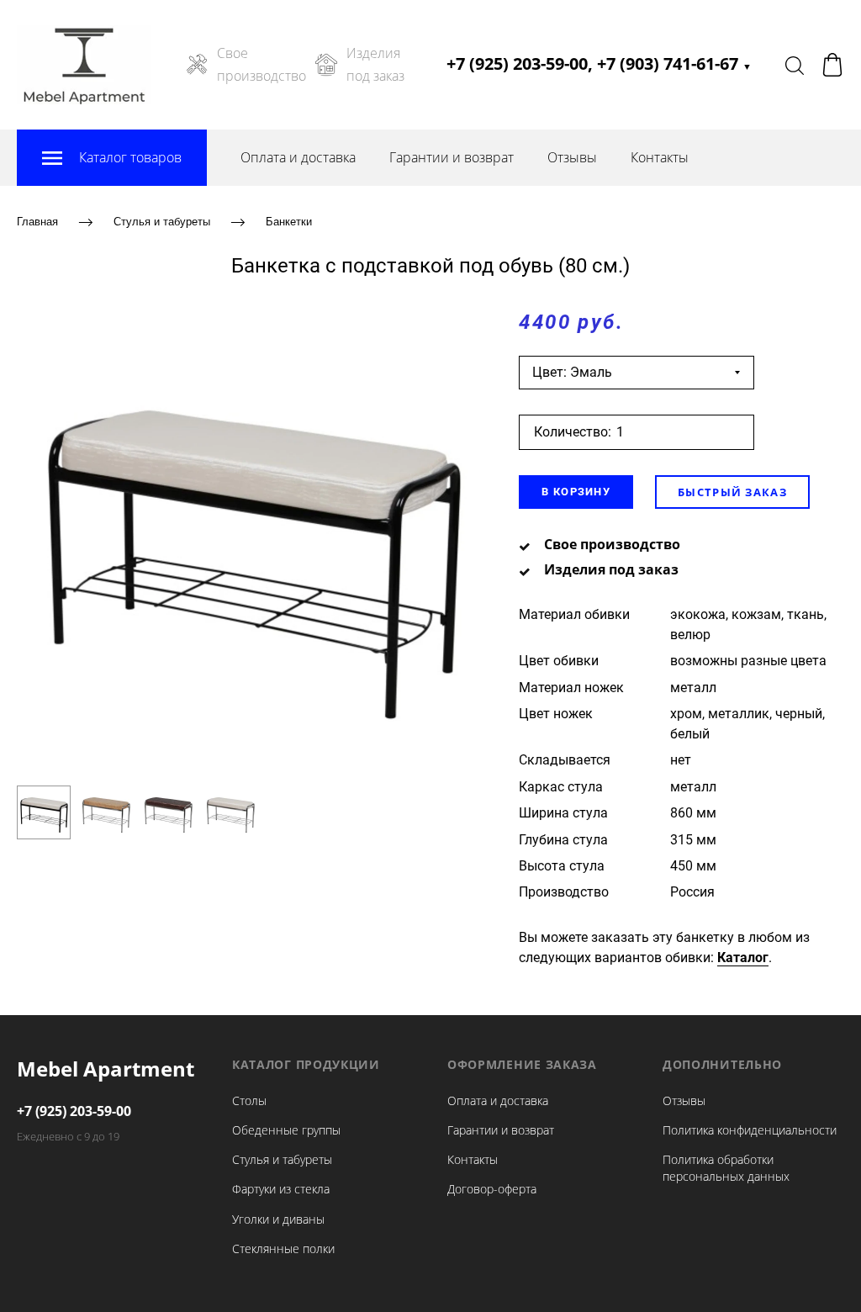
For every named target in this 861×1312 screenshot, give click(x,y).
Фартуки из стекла (281, 1189)
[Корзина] (832, 65)
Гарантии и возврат (451, 157)
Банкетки (289, 221)
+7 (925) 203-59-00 (74, 1111)
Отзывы (572, 157)
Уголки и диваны (278, 1219)
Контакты (660, 157)
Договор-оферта (491, 1189)
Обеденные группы (286, 1130)
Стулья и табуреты (162, 221)
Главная (37, 221)
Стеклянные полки (283, 1248)
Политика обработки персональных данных (726, 1167)
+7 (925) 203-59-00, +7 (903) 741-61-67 (599, 63)
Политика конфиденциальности (750, 1130)
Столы (249, 1100)
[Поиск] (794, 65)
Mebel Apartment (105, 1068)
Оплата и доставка (298, 157)
